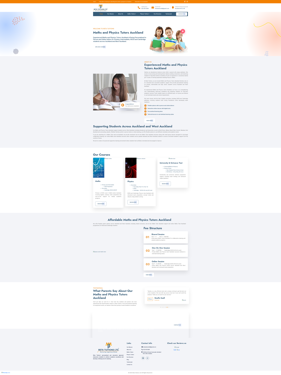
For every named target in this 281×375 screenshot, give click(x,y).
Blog (128, 359)
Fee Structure (157, 14)
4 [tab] (165, 307)
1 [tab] (160, 307)
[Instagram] (187, 1)
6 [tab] (168, 307)
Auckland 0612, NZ (180, 8)
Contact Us (181, 14)
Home (101, 14)
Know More (101, 203)
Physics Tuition (144, 14)
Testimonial (169, 14)
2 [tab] (162, 307)
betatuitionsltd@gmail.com (162, 8)
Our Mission (110, 14)
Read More (150, 120)
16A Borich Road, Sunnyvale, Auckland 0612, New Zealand (152, 352)
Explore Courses (100, 47)
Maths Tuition (131, 14)
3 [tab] (163, 307)
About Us (120, 14)
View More (149, 275)
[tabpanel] (164, 295)
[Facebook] (185, 1)
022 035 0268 (145, 8)
